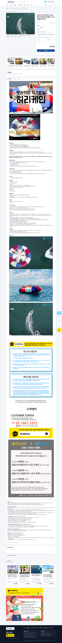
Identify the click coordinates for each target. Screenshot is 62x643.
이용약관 (41, 627)
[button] (13, 60)
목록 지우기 (53, 547)
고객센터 (49, 4)
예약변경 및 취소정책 (45, 627)
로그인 (55, 4)
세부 (28, 4)
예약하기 (45, 50)
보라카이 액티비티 (13, 11)
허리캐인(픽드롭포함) (42, 31)
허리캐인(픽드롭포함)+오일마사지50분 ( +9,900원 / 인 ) (46, 35)
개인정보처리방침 (33, 627)
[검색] (45, 2)
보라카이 (15, 4)
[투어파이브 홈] (11, 2)
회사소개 (24, 627)
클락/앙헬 (20, 4)
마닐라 (11, 4)
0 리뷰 (54, 22)
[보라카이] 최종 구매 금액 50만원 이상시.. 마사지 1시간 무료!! (17, 8)
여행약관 (38, 627)
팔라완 (24, 4)
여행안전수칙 (51, 627)
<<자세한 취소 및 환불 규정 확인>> (12, 542)
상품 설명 (10, 78)
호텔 (7, 4)
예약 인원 (38, 25)
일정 (15, 78)
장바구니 (45, 4)
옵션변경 (38, 29)
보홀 (31, 4)
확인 (30, 634)
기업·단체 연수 (28, 627)
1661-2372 (9, 632)
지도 (18, 78)
